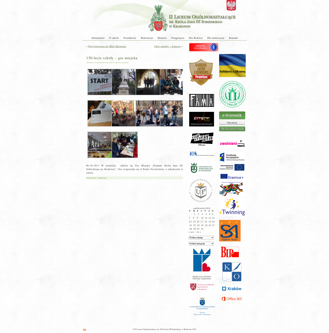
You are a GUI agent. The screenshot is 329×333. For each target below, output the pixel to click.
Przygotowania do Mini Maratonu (107, 46)
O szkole (114, 37)
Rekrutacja (147, 37)
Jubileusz (102, 178)
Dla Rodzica (196, 37)
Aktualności (98, 37)
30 (198, 229)
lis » (199, 232)
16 (198, 221)
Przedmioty (130, 37)
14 (190, 221)
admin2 (125, 62)
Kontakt (233, 37)
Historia (162, 37)
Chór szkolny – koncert (167, 46)
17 (202, 221)
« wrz (191, 232)
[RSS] (84, 329)
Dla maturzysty (215, 37)
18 (205, 221)
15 (194, 221)
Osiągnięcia (177, 37)
